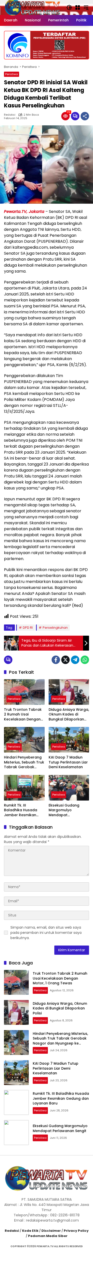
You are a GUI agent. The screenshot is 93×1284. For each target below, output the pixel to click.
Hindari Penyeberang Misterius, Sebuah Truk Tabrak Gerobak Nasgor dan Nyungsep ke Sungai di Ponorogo (24, 762)
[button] (69, 7)
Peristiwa (11, 74)
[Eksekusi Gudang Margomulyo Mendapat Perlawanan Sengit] (69, 788)
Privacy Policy (76, 1230)
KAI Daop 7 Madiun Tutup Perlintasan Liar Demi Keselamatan (68, 762)
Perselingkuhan (55, 627)
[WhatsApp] (85, 660)
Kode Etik (30, 1230)
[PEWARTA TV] (32, 7)
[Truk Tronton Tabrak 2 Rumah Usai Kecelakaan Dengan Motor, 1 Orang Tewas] (24, 692)
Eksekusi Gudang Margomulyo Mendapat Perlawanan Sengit (65, 810)
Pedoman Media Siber (47, 1236)
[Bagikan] (85, 116)
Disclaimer (51, 1230)
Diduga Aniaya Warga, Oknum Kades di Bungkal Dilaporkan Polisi (69, 714)
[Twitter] (65, 660)
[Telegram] (75, 660)
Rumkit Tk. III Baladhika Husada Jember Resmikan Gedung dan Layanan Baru (23, 810)
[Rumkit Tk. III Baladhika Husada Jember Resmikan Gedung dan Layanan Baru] (24, 788)
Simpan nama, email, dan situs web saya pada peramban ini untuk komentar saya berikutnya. (46, 932)
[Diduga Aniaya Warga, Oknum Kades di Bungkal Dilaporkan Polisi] (69, 692)
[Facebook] (56, 660)
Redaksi (9, 114)
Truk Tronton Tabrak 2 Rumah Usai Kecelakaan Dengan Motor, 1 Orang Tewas (23, 714)
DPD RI (28, 627)
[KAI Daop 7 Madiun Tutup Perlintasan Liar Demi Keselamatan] (69, 740)
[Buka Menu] (78, 7)
